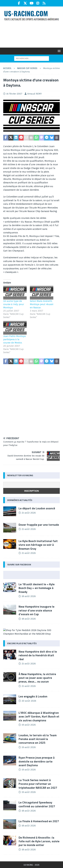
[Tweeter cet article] (11, 138)
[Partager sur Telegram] (46, 138)
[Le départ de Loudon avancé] (9, 511)
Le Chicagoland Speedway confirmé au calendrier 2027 (37, 804)
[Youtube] (31, 3)
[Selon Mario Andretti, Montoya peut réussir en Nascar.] (41, 292)
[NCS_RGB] (31, 129)
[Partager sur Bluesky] (51, 138)
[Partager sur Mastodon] (41, 138)
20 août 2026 (29, 701)
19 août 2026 (29, 724)
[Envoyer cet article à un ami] (26, 138)
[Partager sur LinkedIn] (16, 138)
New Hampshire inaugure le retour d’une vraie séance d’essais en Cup (36, 610)
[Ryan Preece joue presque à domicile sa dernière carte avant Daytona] (9, 760)
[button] (58, 50)
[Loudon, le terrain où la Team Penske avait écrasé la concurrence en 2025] (9, 738)
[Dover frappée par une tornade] (9, 527)
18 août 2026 (29, 596)
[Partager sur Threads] (56, 138)
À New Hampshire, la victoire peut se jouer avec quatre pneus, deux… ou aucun (37, 678)
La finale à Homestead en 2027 (39, 821)
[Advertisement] (33, 34)
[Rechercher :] (31, 58)
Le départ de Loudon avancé (37, 508)
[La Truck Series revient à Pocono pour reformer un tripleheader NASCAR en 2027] (9, 783)
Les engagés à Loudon (33, 696)
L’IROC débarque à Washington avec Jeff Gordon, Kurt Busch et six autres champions (39, 716)
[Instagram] (38, 3)
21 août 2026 (29, 512)
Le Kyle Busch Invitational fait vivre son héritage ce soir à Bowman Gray (38, 545)
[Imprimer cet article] (31, 138)
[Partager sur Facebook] (5, 138)
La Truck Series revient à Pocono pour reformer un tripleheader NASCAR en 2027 (38, 784)
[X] (25, 3)
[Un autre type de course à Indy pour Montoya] (15, 292)
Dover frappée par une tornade (39, 524)
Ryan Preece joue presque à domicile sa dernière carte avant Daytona (37, 761)
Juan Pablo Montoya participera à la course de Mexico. (14, 339)
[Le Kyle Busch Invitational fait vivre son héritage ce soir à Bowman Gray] (9, 544)
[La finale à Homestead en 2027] (9, 824)
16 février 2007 (14, 93)
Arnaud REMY (34, 93)
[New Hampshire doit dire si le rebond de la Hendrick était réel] (9, 654)
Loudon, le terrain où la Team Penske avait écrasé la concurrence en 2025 (38, 739)
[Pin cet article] (21, 138)
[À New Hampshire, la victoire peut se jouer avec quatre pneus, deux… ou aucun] (9, 677)
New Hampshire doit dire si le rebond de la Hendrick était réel (38, 655)
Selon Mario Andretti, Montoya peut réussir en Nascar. (41, 304)
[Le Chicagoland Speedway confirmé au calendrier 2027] (9, 805)
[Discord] (44, 3)
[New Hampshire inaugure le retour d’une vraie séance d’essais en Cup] (9, 609)
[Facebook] (19, 3)
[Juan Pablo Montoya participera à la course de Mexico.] (15, 328)
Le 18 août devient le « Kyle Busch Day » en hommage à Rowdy (37, 588)
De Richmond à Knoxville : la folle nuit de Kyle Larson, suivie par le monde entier (39, 841)
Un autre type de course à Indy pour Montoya (13, 304)
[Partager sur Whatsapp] (36, 138)
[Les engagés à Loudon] (9, 699)
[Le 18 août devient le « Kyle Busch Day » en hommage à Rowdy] (9, 587)
